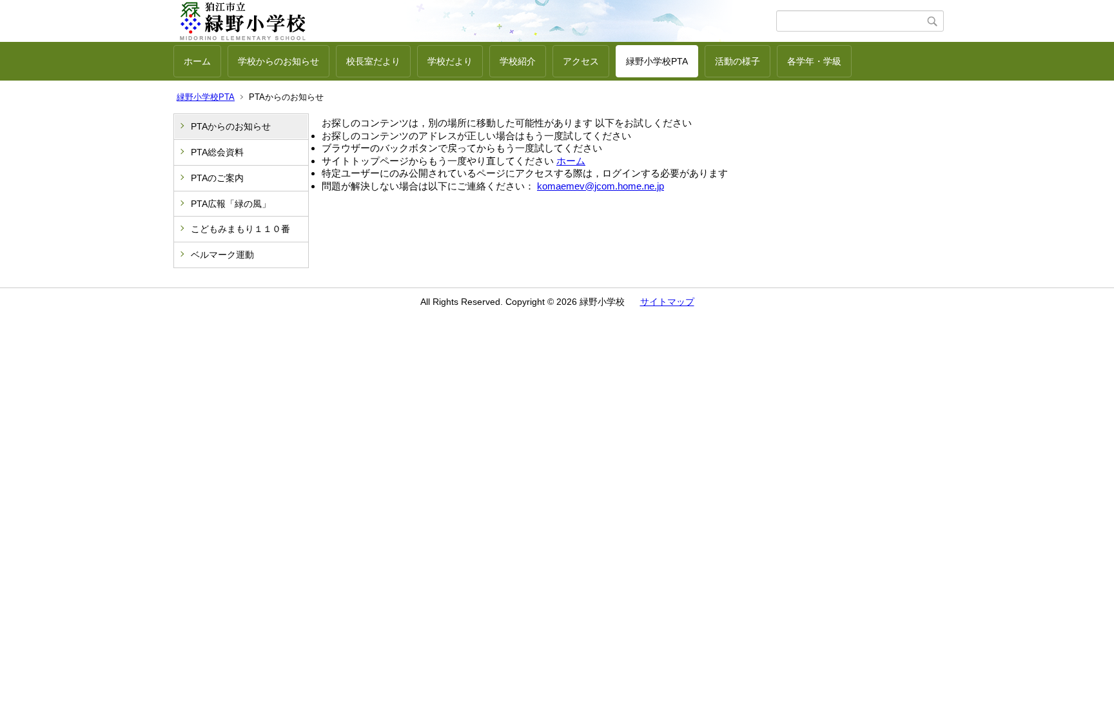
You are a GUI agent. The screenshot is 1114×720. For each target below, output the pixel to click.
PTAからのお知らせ (231, 126)
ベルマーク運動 (222, 254)
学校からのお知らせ (278, 61)
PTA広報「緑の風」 (231, 204)
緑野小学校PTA (657, 61)
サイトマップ (667, 302)
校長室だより (373, 61)
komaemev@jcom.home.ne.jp (600, 185)
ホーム (197, 61)
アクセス (581, 61)
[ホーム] (474, 21)
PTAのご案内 (217, 178)
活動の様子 (737, 61)
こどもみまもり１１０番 (240, 229)
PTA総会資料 (217, 152)
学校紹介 (518, 61)
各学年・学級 (814, 61)
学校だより (450, 61)
